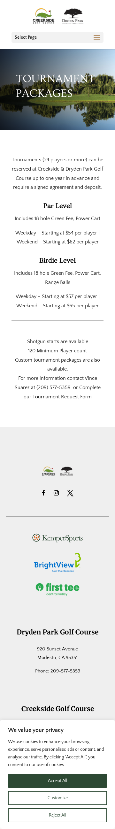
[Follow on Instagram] (56, 493)
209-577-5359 (65, 671)
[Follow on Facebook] (43, 493)
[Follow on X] (70, 493)
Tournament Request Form (62, 397)
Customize (58, 798)
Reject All (57, 815)
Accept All (57, 780)
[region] (57, 774)
